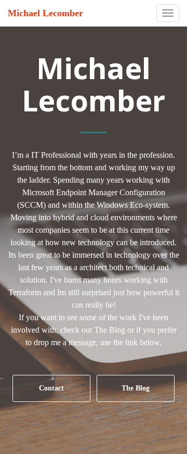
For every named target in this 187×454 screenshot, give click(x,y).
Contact (51, 388)
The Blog (136, 388)
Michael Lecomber (45, 13)
